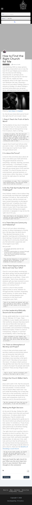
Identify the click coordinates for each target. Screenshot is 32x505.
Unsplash (20, 111)
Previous (7, 477)
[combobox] (16, 18)
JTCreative (20, 501)
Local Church (6, 64)
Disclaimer (17, 490)
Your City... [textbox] (10, 18)
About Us (5, 490)
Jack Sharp (11, 111)
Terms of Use (25, 490)
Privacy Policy (13, 491)
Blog (11, 490)
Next (26, 477)
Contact (20, 491)
